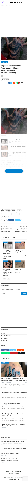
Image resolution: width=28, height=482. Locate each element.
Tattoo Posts (6, 340)
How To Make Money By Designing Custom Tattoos (14, 392)
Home (7, 471)
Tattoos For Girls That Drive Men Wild (11, 403)
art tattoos (13, 210)
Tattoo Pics (4, 62)
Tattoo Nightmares (7, 335)
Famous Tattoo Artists (14, 479)
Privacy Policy (18, 471)
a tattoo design (7, 210)
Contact (12, 471)
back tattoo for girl (5, 212)
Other (4, 333)
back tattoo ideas (13, 212)
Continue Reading (14, 171)
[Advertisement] (14, 21)
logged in (9, 289)
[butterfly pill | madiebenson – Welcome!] (20, 264)
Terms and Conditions (14, 473)
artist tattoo (19, 210)
